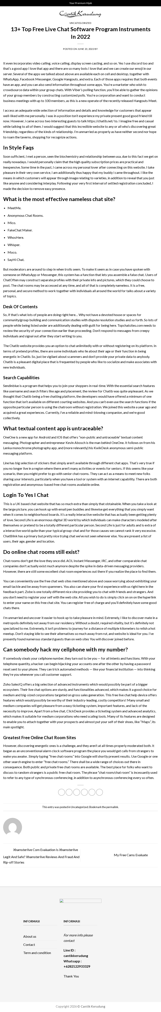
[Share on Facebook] (69, 792)
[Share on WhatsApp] (61, 792)
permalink (112, 807)
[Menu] (5, 14)
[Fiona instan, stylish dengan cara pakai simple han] (108, 922)
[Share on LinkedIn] (99, 792)
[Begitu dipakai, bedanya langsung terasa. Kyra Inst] (117, 927)
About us (29, 936)
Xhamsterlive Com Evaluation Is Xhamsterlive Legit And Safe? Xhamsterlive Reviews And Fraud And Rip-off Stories (41, 856)
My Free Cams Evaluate (131, 855)
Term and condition (37, 953)
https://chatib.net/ (100, 121)
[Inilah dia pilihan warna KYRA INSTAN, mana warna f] (108, 927)
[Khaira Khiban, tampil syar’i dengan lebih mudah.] (133, 927)
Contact (29, 944)
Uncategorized (80, 23)
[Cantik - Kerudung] (80, 14)
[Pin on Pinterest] (91, 792)
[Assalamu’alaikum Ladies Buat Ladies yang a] (125, 927)
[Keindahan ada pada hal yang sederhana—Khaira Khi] (108, 932)
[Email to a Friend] (84, 792)
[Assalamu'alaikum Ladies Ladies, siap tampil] (133, 922)
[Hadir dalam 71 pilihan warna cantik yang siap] (117, 922)
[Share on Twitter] (76, 792)
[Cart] (156, 14)
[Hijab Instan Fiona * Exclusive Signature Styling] (125, 922)
